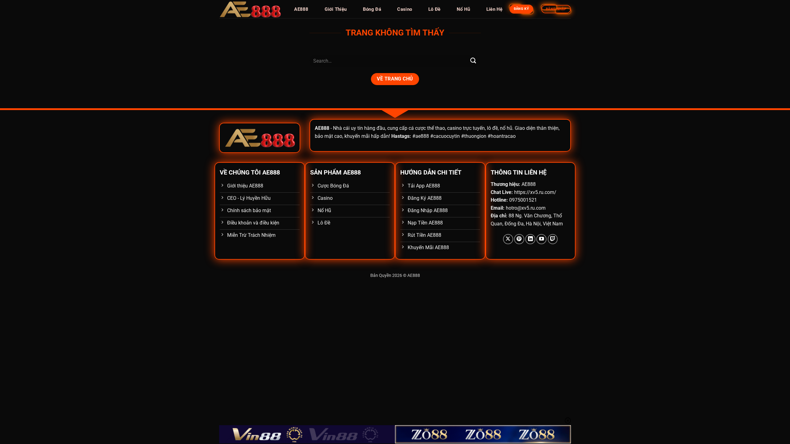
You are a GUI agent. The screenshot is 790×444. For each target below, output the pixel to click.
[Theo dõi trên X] (508, 239)
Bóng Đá (372, 9)
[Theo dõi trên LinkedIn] (530, 239)
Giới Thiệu (336, 9)
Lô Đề (434, 9)
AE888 (301, 9)
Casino (404, 9)
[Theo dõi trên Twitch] (553, 239)
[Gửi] (473, 61)
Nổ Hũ (463, 9)
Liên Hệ (494, 9)
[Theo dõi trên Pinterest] (519, 239)
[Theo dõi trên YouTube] (541, 239)
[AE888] (250, 9)
